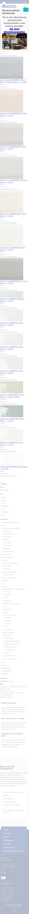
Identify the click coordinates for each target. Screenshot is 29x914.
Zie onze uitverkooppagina (15, 30)
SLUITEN (26, 9)
